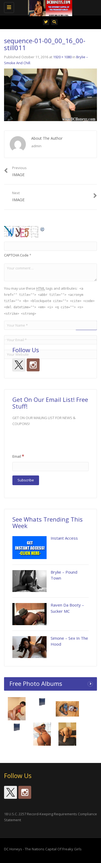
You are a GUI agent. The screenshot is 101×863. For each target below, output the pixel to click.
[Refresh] (43, 229)
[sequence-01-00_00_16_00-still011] (50, 94)
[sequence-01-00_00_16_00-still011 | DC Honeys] (49, 6)
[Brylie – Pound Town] (29, 581)
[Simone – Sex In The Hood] (29, 647)
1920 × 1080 (62, 56)
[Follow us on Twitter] (18, 364)
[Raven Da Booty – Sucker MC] (29, 614)
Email (18, 456)
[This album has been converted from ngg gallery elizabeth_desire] (67, 735)
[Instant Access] (29, 547)
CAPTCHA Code (16, 255)
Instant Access (64, 538)
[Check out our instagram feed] (33, 364)
